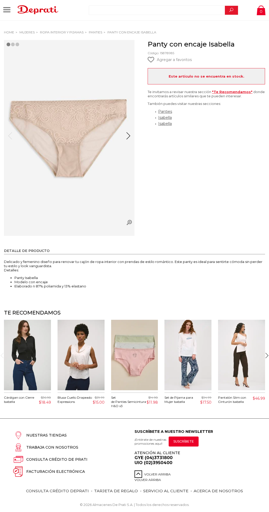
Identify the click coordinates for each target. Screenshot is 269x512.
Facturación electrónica (55, 471)
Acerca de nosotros (218, 490)
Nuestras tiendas (46, 435)
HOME (9, 32)
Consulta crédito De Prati (56, 459)
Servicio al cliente (165, 490)
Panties (95, 32)
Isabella (165, 117)
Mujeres (27, 32)
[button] (128, 138)
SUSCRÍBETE (183, 441)
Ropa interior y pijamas (61, 32)
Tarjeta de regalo (116, 490)
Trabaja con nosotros (52, 447)
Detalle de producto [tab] (27, 251)
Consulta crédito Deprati (57, 490)
